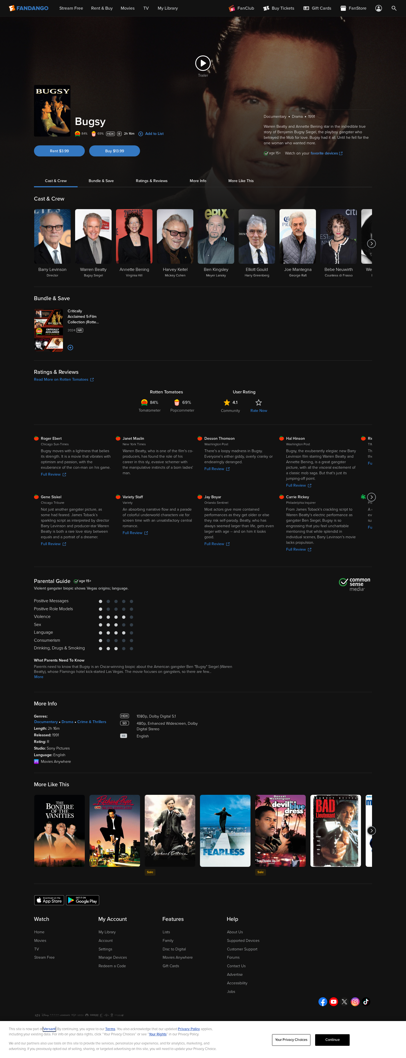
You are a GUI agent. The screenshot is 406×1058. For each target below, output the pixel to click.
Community (230, 410)
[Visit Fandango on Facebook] (323, 1001)
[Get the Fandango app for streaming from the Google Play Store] (82, 900)
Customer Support (242, 949)
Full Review (50, 474)
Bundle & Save (101, 180)
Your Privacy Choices (291, 1040)
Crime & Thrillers (91, 721)
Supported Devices (243, 940)
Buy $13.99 (114, 151)
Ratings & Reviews (152, 180)
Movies (40, 940)
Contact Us (236, 966)
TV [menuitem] (146, 8)
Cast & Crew (56, 180)
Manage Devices (113, 957)
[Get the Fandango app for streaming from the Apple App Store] (49, 900)
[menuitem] (317, 8)
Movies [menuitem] (128, 8)
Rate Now (259, 410)
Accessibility (237, 983)
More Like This (241, 180)
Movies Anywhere (178, 957)
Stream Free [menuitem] (71, 8)
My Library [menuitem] (168, 8)
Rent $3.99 (59, 151)
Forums (233, 957)
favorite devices (324, 153)
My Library (107, 932)
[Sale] (170, 831)
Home (39, 932)
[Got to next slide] (371, 243)
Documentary (46, 721)
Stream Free (44, 957)
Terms (110, 1029)
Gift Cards (171, 966)
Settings (105, 949)
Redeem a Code (112, 966)
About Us (235, 932)
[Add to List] (70, 347)
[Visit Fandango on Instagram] (355, 1001)
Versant (49, 1029)
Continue (332, 1040)
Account (106, 940)
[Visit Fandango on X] (344, 1001)
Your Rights (158, 1034)
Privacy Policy (189, 1029)
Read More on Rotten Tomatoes (61, 379)
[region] (203, 1039)
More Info (198, 180)
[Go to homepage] (29, 8)
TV (36, 949)
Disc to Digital (174, 949)
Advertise (235, 974)
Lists (166, 932)
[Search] (394, 8)
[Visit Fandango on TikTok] (366, 1001)
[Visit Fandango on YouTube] (333, 1001)
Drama (67, 721)
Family (168, 940)
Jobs (231, 991)
